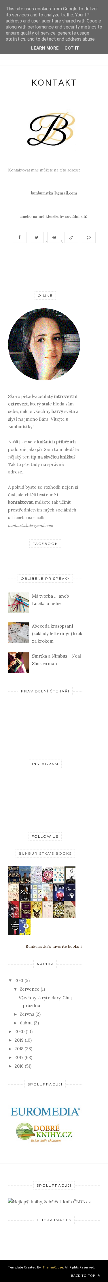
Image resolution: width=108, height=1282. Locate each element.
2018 (19, 1048)
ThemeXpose (53, 1267)
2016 (19, 1066)
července (29, 989)
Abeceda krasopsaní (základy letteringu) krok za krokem (57, 633)
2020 (19, 1031)
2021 (19, 980)
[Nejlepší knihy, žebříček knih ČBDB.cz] (49, 1201)
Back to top (83, 1275)
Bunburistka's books (45, 853)
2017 (19, 1057)
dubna (26, 1023)
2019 (19, 1040)
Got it (72, 48)
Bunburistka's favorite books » (54, 946)
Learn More (45, 48)
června (27, 1014)
